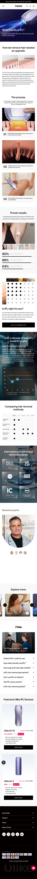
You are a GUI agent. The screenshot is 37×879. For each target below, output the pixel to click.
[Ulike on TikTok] (17, 835)
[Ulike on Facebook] (4, 835)
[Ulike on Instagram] (13, 835)
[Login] (30, 6)
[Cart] (33, 6)
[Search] (27, 6)
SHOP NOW (28, 1)
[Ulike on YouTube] (22, 835)
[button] (3, 762)
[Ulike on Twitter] (8, 835)
